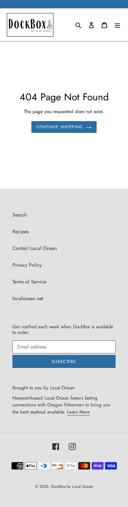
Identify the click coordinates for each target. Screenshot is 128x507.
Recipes (20, 231)
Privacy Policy (27, 265)
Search (19, 214)
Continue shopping (59, 127)
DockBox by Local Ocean (72, 486)
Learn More (78, 412)
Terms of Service (29, 281)
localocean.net (27, 298)
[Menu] (117, 25)
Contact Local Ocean (34, 248)
